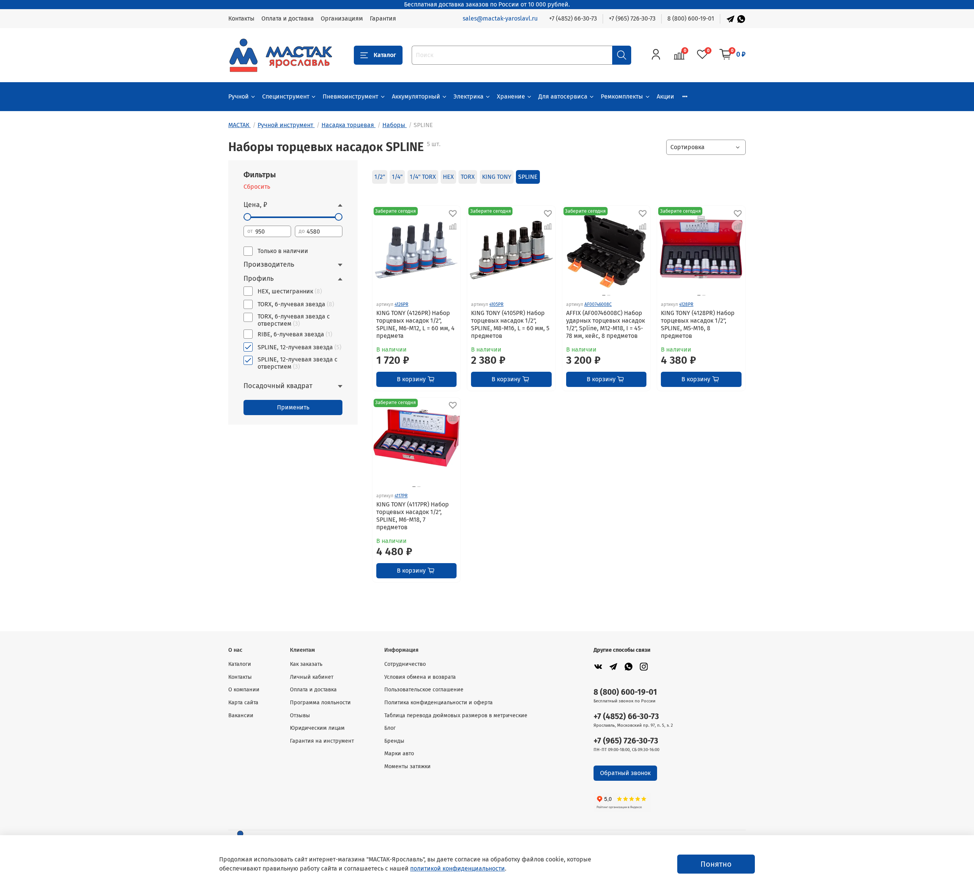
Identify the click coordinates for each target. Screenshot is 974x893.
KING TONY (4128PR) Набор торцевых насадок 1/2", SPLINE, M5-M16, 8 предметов (698, 324)
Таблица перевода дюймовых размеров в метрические (455, 715)
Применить (293, 407)
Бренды (394, 741)
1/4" (397, 176)
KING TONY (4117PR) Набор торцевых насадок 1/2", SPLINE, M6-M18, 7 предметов (412, 516)
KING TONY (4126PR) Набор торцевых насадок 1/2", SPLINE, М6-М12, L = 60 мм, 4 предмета (415, 324)
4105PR (496, 304)
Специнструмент (285, 96)
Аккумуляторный (416, 96)
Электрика (469, 96)
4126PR (401, 304)
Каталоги (239, 664)
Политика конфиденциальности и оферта (438, 702)
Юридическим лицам (317, 728)
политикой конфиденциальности (457, 868)
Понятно (716, 864)
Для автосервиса (562, 96)
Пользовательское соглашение (423, 689)
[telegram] (613, 666)
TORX (468, 176)
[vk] (598, 666)
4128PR (686, 304)
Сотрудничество (405, 664)
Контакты (241, 18)
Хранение (511, 96)
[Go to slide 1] (603, 295)
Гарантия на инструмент (322, 741)
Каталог (385, 55)
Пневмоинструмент (350, 96)
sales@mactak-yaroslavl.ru (500, 18)
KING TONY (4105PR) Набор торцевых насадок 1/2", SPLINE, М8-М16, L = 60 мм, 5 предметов (510, 324)
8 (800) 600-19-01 (690, 18)
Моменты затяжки (407, 766)
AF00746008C (598, 304)
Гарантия (383, 18)
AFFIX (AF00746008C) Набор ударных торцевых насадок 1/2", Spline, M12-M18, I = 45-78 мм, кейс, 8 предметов (605, 324)
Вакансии (240, 715)
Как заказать (306, 664)
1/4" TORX (423, 176)
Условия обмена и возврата (420, 677)
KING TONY (496, 176)
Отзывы (300, 715)
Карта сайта (243, 702)
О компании (243, 689)
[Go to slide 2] (608, 295)
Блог (390, 728)
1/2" (379, 176)
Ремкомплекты (622, 96)
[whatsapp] (628, 666)
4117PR (401, 495)
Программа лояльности (320, 702)
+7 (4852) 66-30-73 (573, 18)
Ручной (238, 96)
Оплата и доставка (287, 18)
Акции (665, 96)
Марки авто (399, 753)
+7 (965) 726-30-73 (632, 18)
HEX (448, 176)
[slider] (247, 217)
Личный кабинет (311, 677)
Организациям (342, 18)
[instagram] (643, 666)
